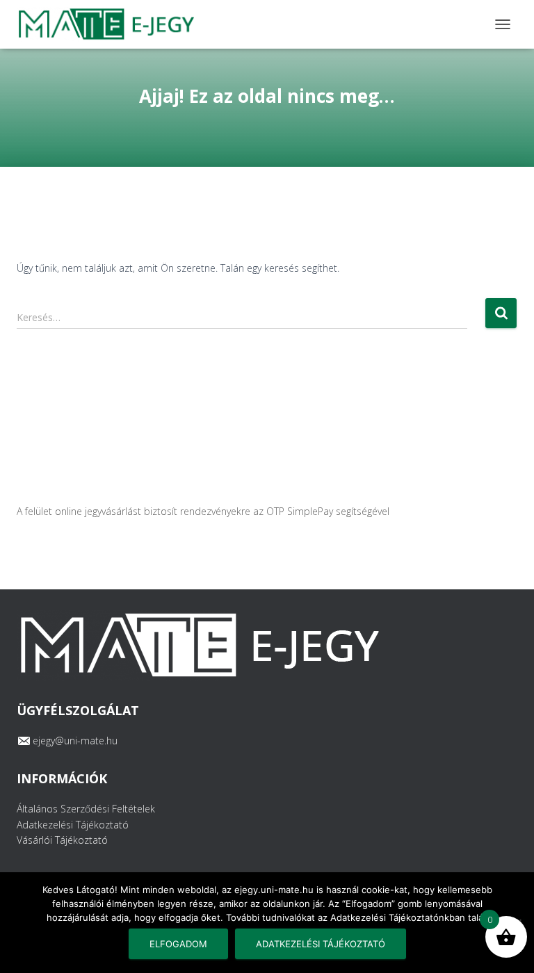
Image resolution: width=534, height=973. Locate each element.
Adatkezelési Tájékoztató (73, 824)
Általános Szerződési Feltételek (86, 808)
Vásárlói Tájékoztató (62, 840)
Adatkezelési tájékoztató (320, 943)
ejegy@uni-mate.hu (75, 740)
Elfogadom (178, 943)
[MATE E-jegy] (110, 24)
